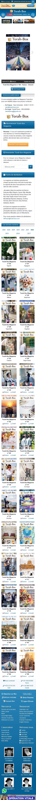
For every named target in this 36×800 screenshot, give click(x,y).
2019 (7, 233)
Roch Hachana (18, 14)
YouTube (24, 734)
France (6, 392)
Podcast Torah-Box (25, 720)
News (3, 713)
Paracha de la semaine (8, 709)
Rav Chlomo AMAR (27, 775)
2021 (27, 230)
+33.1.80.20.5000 (28, 681)
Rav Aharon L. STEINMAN (9, 760)
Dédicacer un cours (7, 720)
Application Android (27, 743)
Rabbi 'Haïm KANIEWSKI (27, 760)
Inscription (22, 718)
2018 (17, 233)
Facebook (24, 732)
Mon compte (6, 1)
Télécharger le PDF (18, 89)
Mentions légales (6, 736)
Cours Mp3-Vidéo (6, 716)
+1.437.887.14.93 (28, 686)
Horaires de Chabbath (26, 713)
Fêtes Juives (5, 711)
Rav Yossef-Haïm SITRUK (27, 790)
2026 (3, 230)
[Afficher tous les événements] (12, 1)
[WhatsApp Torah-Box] (33, 1)
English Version (24, 722)
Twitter (23, 730)
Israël (14, 392)
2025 (8, 230)
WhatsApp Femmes (27, 739)
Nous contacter (10, 681)
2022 (22, 230)
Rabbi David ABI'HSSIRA (9, 775)
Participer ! (31, 5)
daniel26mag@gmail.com (13, 111)
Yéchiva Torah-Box (7, 718)
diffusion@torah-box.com (11, 218)
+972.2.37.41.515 (10, 686)
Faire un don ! (5, 734)
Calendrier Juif (24, 709)
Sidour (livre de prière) (26, 711)
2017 (29, 233)
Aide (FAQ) (4, 741)
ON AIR (10, 14)
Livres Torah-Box (24, 716)
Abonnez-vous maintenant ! (18, 144)
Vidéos (25, 14)
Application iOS (26, 741)
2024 (13, 230)
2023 (18, 230)
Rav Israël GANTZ (8, 789)
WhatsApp (24, 736)
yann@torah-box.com (12, 107)
